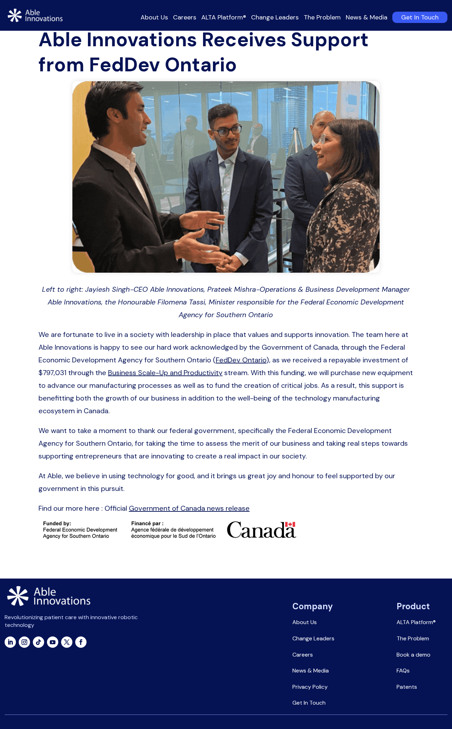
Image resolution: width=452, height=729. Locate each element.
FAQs (403, 670)
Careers (184, 19)
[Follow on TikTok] (38, 642)
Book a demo (413, 654)
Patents (407, 687)
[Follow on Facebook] (81, 642)
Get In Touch (420, 17)
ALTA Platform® (223, 19)
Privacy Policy (310, 687)
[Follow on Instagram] (24, 642)
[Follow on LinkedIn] (10, 642)
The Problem (322, 19)
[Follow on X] (66, 642)
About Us (154, 19)
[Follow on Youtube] (52, 642)
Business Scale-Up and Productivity (165, 372)
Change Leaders (275, 19)
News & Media (366, 19)
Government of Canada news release (189, 508)
